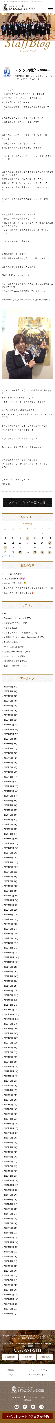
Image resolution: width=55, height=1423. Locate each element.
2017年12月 (9, 1180)
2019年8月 (8, 1085)
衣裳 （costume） (12, 666)
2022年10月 (9, 905)
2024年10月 (9, 791)
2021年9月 (8, 967)
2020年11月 (9, 1014)
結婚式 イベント (12, 656)
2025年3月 (8, 767)
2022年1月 (8, 948)
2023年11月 (9, 843)
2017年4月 (8, 1218)
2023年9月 (8, 853)
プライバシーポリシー (35, 1397)
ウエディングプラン (39, 1370)
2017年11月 (9, 1185)
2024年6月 (8, 810)
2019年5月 (8, 1100)
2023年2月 (8, 886)
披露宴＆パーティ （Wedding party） (20, 637)
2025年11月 (9, 729)
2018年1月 (8, 1176)
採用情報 (27, 1400)
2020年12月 (9, 1009)
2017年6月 (8, 1209)
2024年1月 (8, 834)
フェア (10, 1375)
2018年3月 (8, 1166)
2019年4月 (8, 1104)
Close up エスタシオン (37, 76)
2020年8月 (8, 1028)
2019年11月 (9, 1071)
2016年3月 (8, 1280)
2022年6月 (8, 924)
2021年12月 (9, 952)
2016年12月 (9, 1237)
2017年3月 (8, 1223)
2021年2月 (8, 1000)
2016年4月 (8, 1275)
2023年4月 (8, 876)
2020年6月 (8, 1038)
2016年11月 (9, 1242)
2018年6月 (8, 1152)
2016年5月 (8, 1271)
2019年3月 (8, 1109)
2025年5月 (8, 758)
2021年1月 (8, 1005)
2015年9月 (8, 1309)
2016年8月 (8, 1256)
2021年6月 (8, 981)
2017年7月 (8, 1204)
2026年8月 (8, 687)
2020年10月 (9, 1019)
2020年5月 (8, 1043)
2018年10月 (9, 1133)
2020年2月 (8, 1057)
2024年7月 (8, 805)
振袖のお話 (9, 642)
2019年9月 (8, 1081)
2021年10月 (9, 962)
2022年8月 (8, 915)
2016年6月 (8, 1266)
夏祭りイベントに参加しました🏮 (19, 593)
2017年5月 (8, 1214)
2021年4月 (8, 991)
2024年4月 (8, 820)
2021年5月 (8, 986)
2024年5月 (8, 815)
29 (35, 552)
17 (50, 543)
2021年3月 (8, 995)
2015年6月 (8, 1313)
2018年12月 (9, 1123)
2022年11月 (9, 900)
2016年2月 (8, 1285)
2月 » (11, 556)
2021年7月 (8, 976)
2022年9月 (8, 910)
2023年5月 (8, 872)
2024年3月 (8, 824)
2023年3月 (8, 881)
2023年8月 (8, 857)
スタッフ (8, 628)
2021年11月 (9, 957)
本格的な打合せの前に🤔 (15, 583)
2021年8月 (8, 971)
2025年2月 (8, 772)
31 (50, 552)
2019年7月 (8, 1090)
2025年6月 (8, 753)
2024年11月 (9, 786)
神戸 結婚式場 (11, 647)
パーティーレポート (39, 1375)
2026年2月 (8, 715)
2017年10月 (9, 1190)
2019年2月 (8, 1114)
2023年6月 (8, 867)
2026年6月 (8, 696)
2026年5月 (8, 701)
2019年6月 (8, 1095)
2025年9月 (8, 739)
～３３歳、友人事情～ (14, 574)
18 (5, 548)
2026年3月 (8, 710)
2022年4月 (8, 933)
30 (42, 552)
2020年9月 (8, 1024)
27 (20, 552)
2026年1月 (8, 720)
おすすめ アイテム (12, 623)
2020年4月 (8, 1047)
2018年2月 (8, 1171)
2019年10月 (9, 1076)
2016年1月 (8, 1290)
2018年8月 (8, 1142)
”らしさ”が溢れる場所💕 (14, 578)
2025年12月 (9, 725)
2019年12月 (9, 1066)
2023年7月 (8, 862)
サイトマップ (16, 1397)
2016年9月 (8, 1252)
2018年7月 (8, 1147)
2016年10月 (9, 1247)
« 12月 (4, 556)
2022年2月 (8, 943)
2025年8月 (8, 743)
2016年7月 (8, 1261)
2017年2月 (8, 1228)
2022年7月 (8, 919)
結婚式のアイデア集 (13, 661)
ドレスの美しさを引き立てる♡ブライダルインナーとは (28, 588)
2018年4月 (8, 1161)
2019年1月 (8, 1119)
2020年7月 (8, 1033)
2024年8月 (8, 801)
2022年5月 (8, 929)
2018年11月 (9, 1128)
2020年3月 (8, 1052)
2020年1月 (8, 1062)
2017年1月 (8, 1233)
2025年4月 (8, 762)
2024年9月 (8, 796)
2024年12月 (9, 781)
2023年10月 (9, 848)
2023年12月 (9, 838)
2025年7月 (8, 748)
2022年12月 (9, 896)
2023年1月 (8, 891)
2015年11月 (9, 1299)
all (5, 613)
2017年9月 (8, 1195)
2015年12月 (9, 1294)
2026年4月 (8, 706)
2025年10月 (9, 734)
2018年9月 (8, 1138)
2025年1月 (8, 777)
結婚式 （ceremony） (13, 651)
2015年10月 (9, 1304)
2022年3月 (8, 938)
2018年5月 (8, 1157)
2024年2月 (8, 829)
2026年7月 (8, 691)
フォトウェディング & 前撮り (17, 632)
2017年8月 (8, 1199)
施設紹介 (11, 1370)
